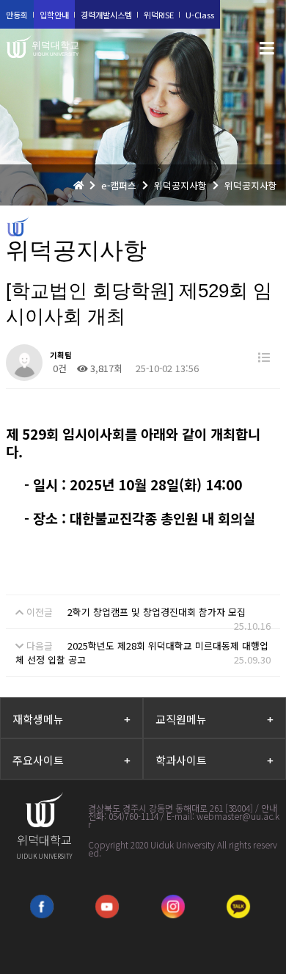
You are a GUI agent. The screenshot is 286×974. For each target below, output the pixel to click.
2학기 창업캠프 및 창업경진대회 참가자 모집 (156, 612)
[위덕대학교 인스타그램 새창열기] (173, 906)
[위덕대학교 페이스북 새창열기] (41, 906)
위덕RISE (159, 15)
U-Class (200, 15)
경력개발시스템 (106, 15)
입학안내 (54, 15)
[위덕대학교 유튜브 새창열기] (107, 906)
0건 (58, 368)
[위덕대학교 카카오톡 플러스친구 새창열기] (238, 906)
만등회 (17, 15)
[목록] (264, 357)
